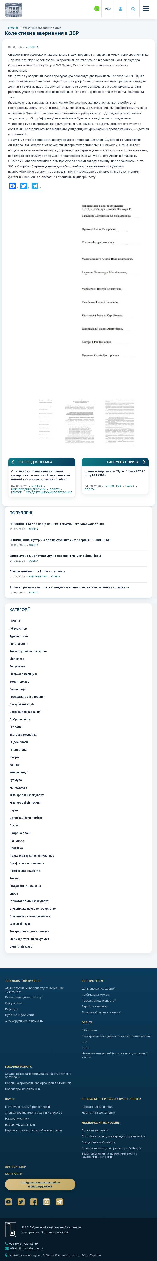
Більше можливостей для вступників (37, 571)
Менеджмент (18, 787)
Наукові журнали (17, 1118)
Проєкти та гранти (95, 1130)
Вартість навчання (95, 1006)
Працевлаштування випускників (32, 856)
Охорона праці (20, 833)
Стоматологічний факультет (29, 901)
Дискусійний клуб (22, 704)
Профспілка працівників (27, 863)
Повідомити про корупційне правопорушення (40, 1184)
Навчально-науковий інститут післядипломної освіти (114, 1055)
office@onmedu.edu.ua (26, 1248)
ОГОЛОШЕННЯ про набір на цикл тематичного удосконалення (57, 524)
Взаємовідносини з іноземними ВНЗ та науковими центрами (109, 1155)
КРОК (86, 1048)
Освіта (33, 46)
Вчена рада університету (23, 997)
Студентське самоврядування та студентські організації (38, 1075)
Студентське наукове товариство (33, 909)
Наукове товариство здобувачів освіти (33, 1130)
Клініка (36, 486)
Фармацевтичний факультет (29, 939)
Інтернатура (18, 750)
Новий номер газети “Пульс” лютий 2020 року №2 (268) (115, 473)
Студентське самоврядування (49, 492)
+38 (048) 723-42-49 (23, 1243)
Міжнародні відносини (28, 489)
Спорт (14, 893)
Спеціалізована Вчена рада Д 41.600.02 (33, 1112)
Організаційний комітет (26, 818)
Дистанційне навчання (25, 712)
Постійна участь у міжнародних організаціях (113, 1136)
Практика (16, 848)
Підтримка (17, 840)
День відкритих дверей (99, 988)
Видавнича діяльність (20, 1124)
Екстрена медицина (23, 734)
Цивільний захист (22, 946)
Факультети (13, 1003)
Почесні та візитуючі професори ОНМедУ (111, 1148)
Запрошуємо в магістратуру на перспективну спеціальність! (55, 555)
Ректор (16, 492)
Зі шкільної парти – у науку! (101, 1012)
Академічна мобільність (98, 1142)
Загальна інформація (22, 981)
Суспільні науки (20, 924)
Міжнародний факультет (27, 795)
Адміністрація (19, 636)
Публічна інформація (19, 1015)
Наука (129, 486)
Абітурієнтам (38, 576)
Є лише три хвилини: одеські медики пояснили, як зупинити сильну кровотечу (69, 587)
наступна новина (123, 462)
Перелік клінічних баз (97, 1106)
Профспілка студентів (25, 871)
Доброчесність (20, 719)
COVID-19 (15, 621)
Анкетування (18, 644)
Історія (14, 757)
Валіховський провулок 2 (27, 1255)
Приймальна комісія (96, 994)
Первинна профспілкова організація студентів (38, 1083)
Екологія (16, 727)
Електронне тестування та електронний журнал (116, 1036)
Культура (16, 780)
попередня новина (35, 462)
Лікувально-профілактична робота (111, 1099)
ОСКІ (85, 1042)
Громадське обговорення (27, 697)
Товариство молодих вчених (29, 931)
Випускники (18, 666)
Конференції (19, 772)
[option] (78, 282)
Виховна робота (18, 1066)
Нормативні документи (98, 1112)
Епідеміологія (19, 742)
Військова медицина (24, 674)
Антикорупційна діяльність (28, 651)
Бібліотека (113, 486)
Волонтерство (19, 681)
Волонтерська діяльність (23, 1089)
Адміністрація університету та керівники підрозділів (34, 989)
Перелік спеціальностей (99, 1000)
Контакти (13, 1173)
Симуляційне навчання (25, 886)
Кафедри (11, 1009)
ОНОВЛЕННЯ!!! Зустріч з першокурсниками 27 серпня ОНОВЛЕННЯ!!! (60, 540)
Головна (12, 27)
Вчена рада (17, 689)
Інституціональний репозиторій (27, 1106)
